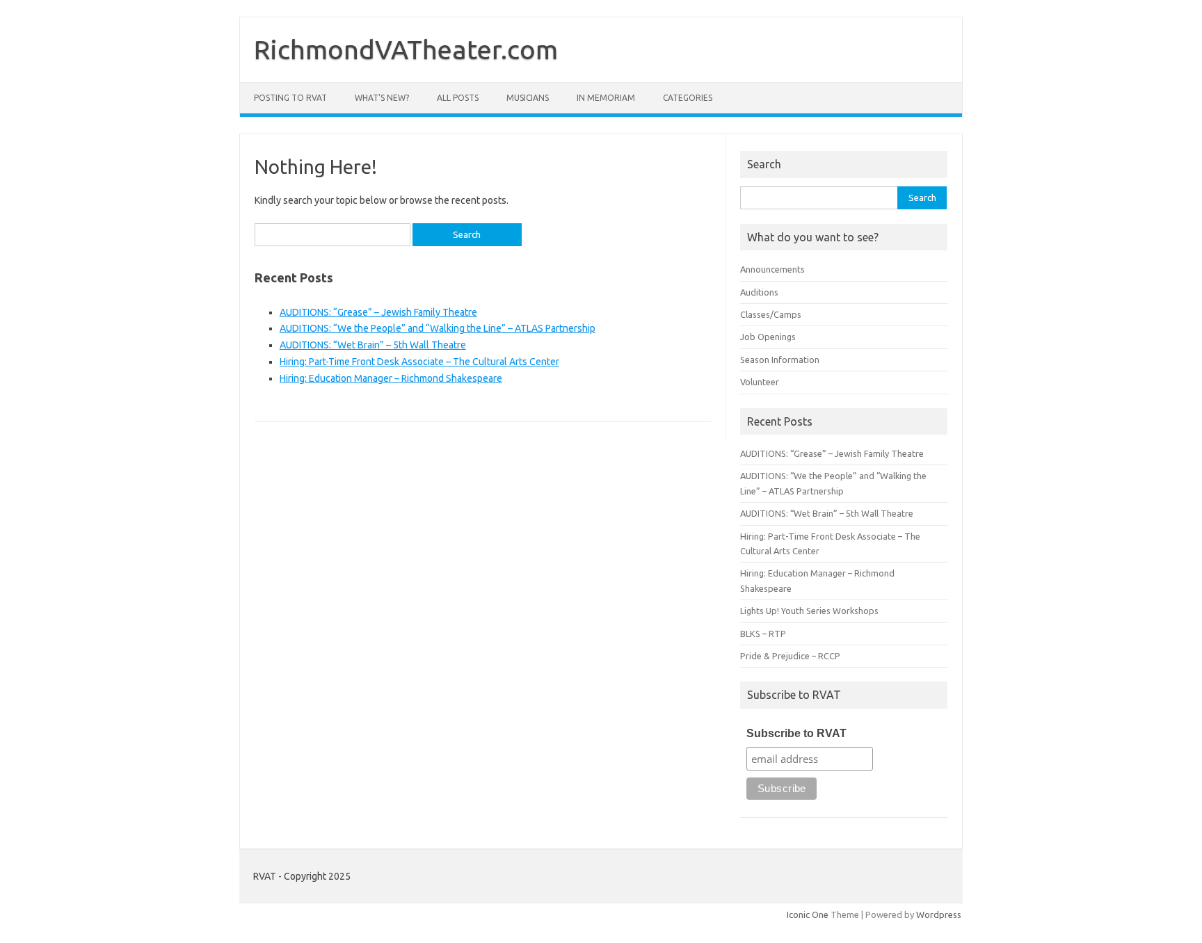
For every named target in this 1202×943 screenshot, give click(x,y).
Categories (687, 97)
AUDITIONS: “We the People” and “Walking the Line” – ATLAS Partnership (437, 328)
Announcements (772, 269)
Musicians (527, 97)
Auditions (759, 292)
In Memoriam (606, 97)
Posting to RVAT (290, 97)
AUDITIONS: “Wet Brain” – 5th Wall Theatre (373, 344)
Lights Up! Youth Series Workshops (809, 610)
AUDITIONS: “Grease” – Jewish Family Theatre (378, 312)
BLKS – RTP (763, 633)
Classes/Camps (770, 314)
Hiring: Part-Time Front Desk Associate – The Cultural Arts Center (419, 361)
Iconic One (807, 914)
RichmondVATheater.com (406, 49)
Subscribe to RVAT (796, 733)
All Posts (458, 97)
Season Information (779, 359)
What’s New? (382, 97)
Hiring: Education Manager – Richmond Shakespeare (391, 378)
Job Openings (768, 336)
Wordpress (938, 914)
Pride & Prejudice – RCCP (790, 656)
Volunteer (759, 382)
